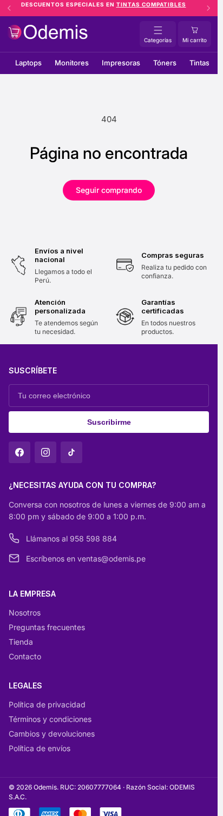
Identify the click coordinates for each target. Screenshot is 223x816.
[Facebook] (19, 452)
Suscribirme (109, 422)
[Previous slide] (9, 8)
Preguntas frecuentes (47, 627)
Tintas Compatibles (157, 4)
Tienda (21, 641)
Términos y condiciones (50, 719)
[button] (194, 34)
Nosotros (25, 612)
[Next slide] (208, 8)
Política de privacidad (47, 704)
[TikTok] (71, 452)
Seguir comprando (109, 190)
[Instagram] (45, 452)
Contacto (25, 656)
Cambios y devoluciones (52, 733)
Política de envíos (39, 748)
